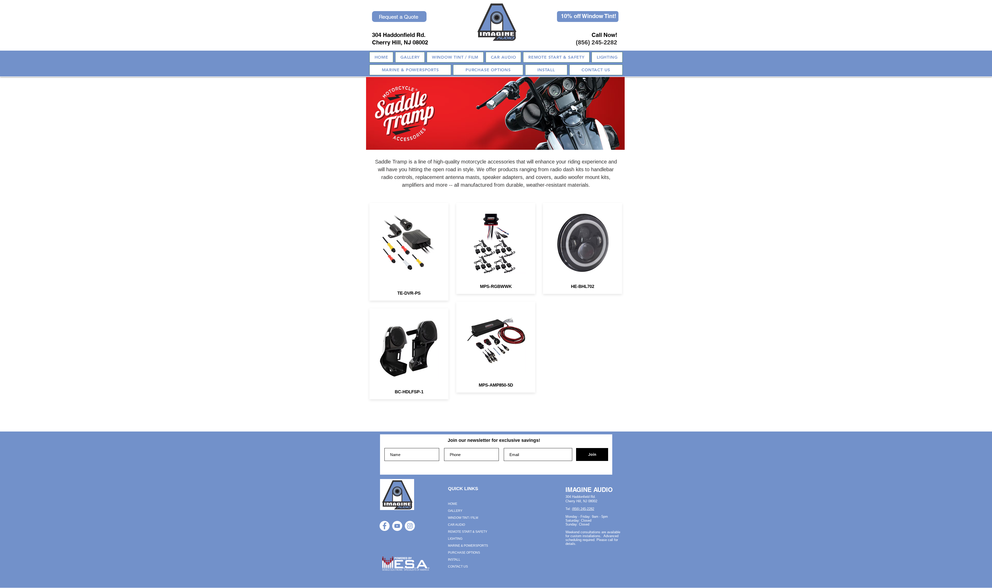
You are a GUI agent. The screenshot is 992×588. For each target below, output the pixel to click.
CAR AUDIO (456, 525)
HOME (452, 504)
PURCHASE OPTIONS (464, 552)
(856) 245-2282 (596, 42)
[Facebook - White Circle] (384, 526)
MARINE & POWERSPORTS (468, 545)
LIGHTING (455, 538)
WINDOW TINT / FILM (463, 518)
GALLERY (455, 511)
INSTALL (454, 559)
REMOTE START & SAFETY (467, 532)
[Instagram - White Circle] (410, 526)
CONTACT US (458, 566)
